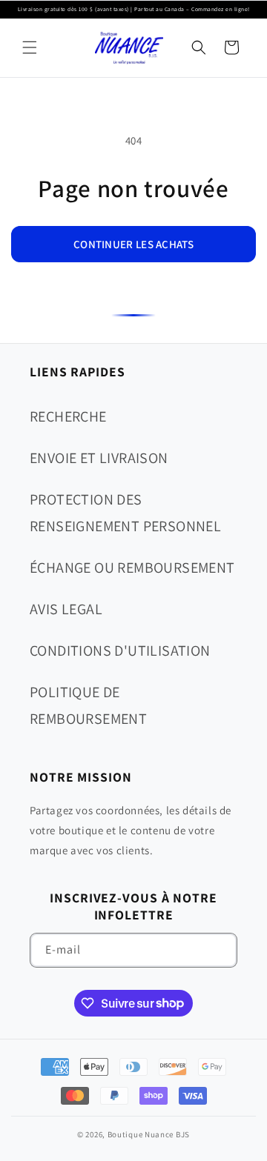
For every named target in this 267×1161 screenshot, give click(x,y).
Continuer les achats (133, 244)
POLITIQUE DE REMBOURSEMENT (88, 705)
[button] (29, 47)
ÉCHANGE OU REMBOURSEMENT (132, 567)
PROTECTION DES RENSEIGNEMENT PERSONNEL (125, 513)
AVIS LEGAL (66, 609)
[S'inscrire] (220, 950)
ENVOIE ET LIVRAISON (99, 458)
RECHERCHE (68, 416)
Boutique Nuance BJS (149, 1134)
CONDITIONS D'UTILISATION (120, 650)
